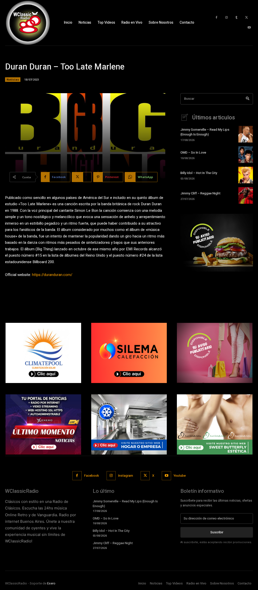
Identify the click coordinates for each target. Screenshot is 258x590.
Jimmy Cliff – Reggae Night (200, 193)
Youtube (180, 475)
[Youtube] (249, 27)
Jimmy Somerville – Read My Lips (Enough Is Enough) (204, 131)
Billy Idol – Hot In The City (198, 172)
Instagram (125, 475)
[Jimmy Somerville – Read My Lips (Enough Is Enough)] (245, 134)
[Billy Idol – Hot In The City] (245, 175)
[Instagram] (226, 17)
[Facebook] (216, 17)
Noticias (13, 79)
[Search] (247, 99)
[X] (246, 17)
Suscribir (216, 532)
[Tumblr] (236, 17)
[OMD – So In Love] (245, 154)
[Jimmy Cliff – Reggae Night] (245, 195)
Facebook (91, 475)
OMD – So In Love (193, 152)
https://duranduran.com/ (52, 274)
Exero (51, 583)
